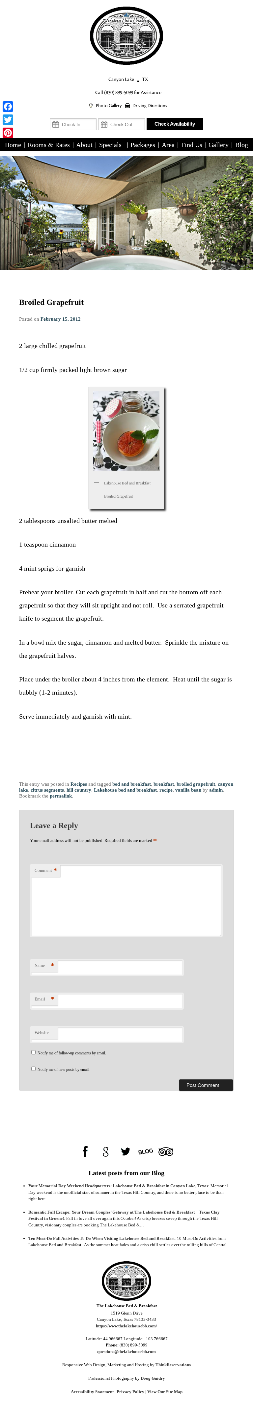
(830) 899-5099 (118, 92)
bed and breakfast (131, 784)
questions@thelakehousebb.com (126, 1351)
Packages (142, 144)
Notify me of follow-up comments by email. (72, 1053)
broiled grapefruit (196, 784)
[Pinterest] (7, 132)
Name (44, 965)
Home (13, 144)
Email (44, 999)
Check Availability (175, 124)
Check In (73, 115)
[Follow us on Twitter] (125, 1151)
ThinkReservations (173, 1364)
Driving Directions (149, 105)
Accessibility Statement (92, 1391)
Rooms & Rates (49, 144)
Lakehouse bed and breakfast (125, 790)
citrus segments (47, 790)
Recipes (78, 784)
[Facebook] (7, 106)
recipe (166, 790)
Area (168, 144)
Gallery (219, 144)
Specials (110, 144)
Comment (46, 870)
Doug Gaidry (153, 1378)
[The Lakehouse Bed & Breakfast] (126, 36)
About (84, 144)
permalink (61, 796)
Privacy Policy (130, 1391)
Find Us (191, 144)
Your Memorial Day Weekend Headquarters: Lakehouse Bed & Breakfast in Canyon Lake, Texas (118, 1185)
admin (216, 790)
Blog (241, 144)
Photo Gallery (109, 105)
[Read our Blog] (145, 1151)
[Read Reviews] (165, 1151)
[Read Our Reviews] (105, 1151)
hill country (79, 790)
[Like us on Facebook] (85, 1151)
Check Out (121, 115)
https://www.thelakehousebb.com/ (126, 1325)
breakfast (164, 784)
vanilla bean (188, 790)
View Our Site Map (165, 1391)
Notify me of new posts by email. (64, 1069)
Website (42, 1032)
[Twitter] (7, 119)
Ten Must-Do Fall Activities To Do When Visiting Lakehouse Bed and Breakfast (101, 1238)
